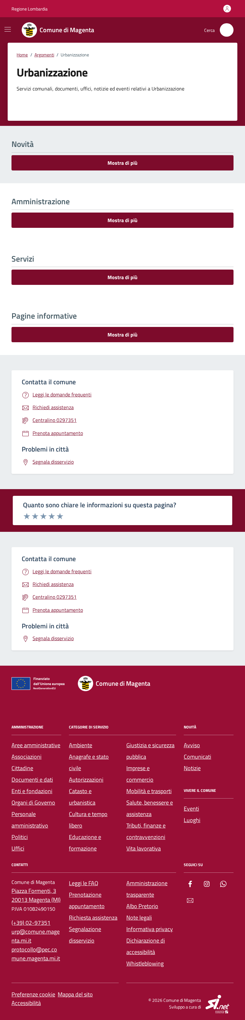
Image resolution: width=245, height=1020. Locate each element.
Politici (19, 837)
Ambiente (80, 745)
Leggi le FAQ (83, 883)
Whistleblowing (145, 963)
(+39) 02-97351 (30, 922)
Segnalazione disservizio (85, 935)
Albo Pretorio (142, 906)
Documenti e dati (32, 779)
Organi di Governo (33, 802)
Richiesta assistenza (93, 917)
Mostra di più (122, 163)
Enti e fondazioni (31, 791)
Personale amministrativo (29, 820)
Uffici (17, 848)
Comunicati (197, 756)
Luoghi (192, 820)
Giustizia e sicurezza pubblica (150, 751)
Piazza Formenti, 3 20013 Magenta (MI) (36, 895)
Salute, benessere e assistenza (149, 808)
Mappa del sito (75, 994)
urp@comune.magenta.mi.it (35, 936)
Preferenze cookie (33, 994)
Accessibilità (26, 1003)
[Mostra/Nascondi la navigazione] (7, 29)
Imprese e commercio (139, 774)
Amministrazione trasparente (146, 889)
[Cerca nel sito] (227, 30)
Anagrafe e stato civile (89, 762)
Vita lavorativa (143, 848)
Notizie (192, 768)
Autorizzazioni (86, 779)
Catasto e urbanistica (82, 797)
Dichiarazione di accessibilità (145, 946)
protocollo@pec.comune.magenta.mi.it (35, 954)
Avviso (192, 745)
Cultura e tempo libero (88, 820)
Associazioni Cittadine (26, 762)
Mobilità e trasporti (149, 791)
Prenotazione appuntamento (87, 900)
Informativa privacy (149, 929)
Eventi (191, 808)
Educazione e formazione (85, 843)
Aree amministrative (35, 745)
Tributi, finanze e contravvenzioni (146, 831)
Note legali (139, 917)
